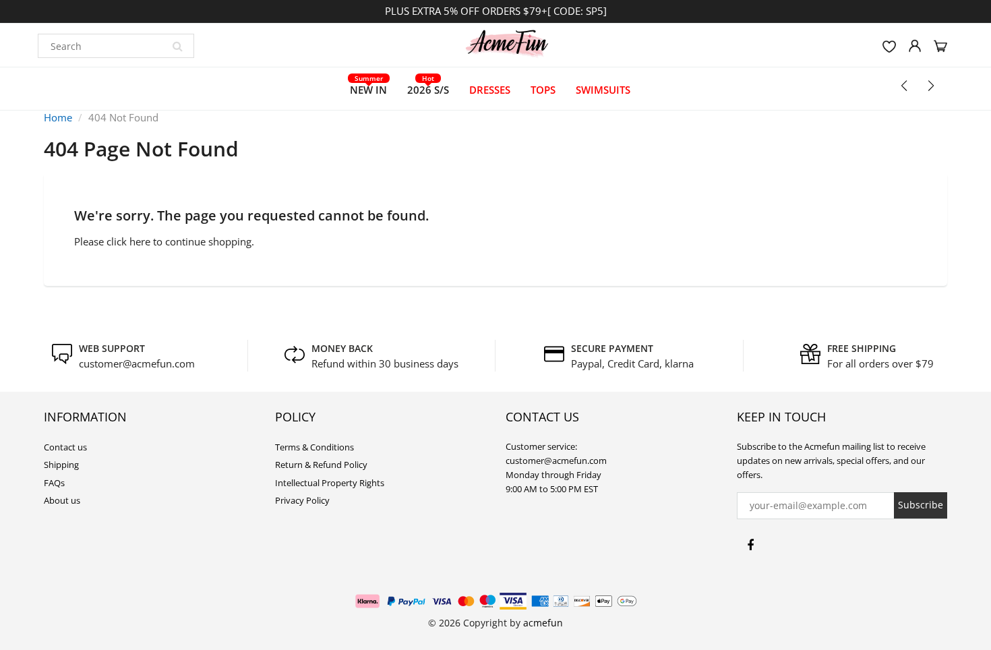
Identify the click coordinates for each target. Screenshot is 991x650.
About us (62, 500)
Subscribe (920, 504)
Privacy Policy (302, 500)
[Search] (177, 46)
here (139, 241)
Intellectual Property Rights (329, 483)
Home (58, 117)
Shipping (61, 465)
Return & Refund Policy (321, 465)
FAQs (54, 483)
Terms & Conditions (314, 447)
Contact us (65, 447)
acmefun (543, 622)
